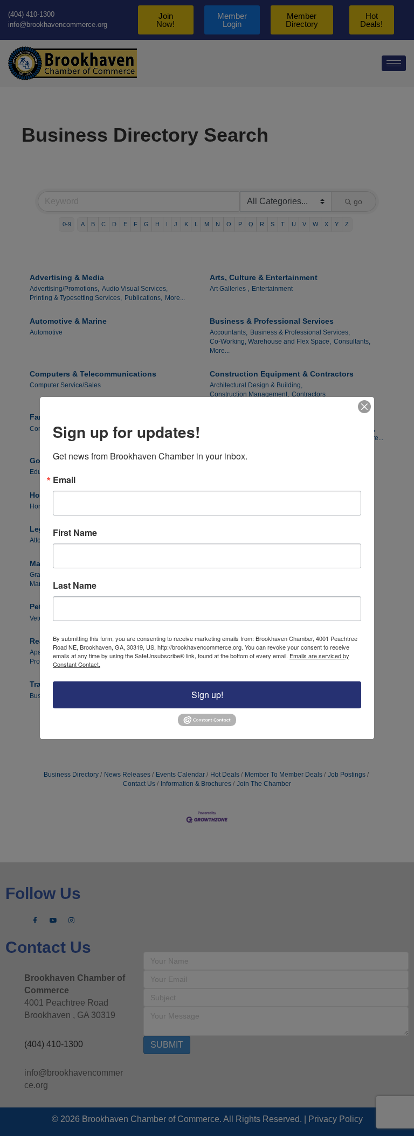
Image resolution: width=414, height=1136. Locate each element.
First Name (75, 532)
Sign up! (207, 694)
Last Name (74, 585)
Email (64, 480)
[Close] (364, 406)
